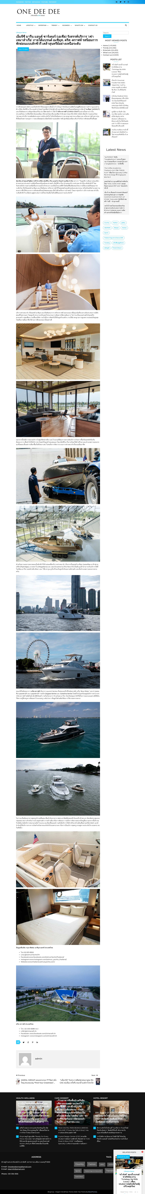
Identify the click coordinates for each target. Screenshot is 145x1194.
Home (19, 25)
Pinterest (52, 2)
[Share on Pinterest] (32, 1042)
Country (106, 222)
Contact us (92, 25)
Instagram (36, 2)
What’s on (107, 53)
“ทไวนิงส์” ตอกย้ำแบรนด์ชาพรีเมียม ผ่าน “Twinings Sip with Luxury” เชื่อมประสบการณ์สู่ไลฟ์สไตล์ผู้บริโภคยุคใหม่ (129, 1180)
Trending (107, 243)
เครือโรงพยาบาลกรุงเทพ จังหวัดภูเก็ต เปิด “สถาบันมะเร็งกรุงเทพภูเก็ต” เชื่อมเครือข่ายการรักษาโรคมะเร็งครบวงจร (34, 1130)
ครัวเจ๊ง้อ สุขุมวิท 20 (118, 243)
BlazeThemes (92, 1192)
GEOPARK (107, 227)
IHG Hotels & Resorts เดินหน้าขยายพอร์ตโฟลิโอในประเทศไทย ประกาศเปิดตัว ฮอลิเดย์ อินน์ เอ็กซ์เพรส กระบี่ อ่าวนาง (110, 1117)
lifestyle (116, 227)
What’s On (79, 25)
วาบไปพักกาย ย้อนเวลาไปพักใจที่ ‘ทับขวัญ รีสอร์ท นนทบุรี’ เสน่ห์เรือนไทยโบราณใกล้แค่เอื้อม (112, 1139)
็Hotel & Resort (117, 248)
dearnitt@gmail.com (16, 1169)
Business (66, 25)
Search (107, 36)
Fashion (115, 222)
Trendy (54, 25)
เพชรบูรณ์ (106, 248)
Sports (106, 232)
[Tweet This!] (23, 1042)
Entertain (42, 25)
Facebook (20, 2)
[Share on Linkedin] (37, 1042)
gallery (123, 222)
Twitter (28, 2)
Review (124, 227)
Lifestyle (29, 25)
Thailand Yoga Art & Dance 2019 (113, 238)
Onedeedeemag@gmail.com (19, 1167)
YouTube (44, 2)
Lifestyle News (21, 32)
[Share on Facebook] (28, 1042)
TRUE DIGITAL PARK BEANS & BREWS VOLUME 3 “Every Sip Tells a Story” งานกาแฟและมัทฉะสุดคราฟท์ (73, 1130)
